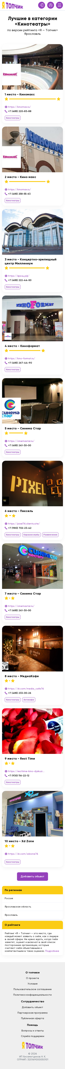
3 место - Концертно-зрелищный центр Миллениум (31, 261)
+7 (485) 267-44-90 (20, 362)
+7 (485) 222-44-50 (19, 280)
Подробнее (52, 951)
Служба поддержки (32, 1036)
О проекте (32, 978)
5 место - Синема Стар (23, 428)
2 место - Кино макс (20, 177)
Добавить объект (32, 876)
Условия (32, 983)
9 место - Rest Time (20, 758)
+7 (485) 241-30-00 (19, 445)
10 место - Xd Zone (19, 841)
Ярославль (11, 915)
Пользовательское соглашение (33, 989)
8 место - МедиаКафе (22, 676)
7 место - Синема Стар (23, 593)
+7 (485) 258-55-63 (19, 193)
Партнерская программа (32, 1012)
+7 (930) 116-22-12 (18, 775)
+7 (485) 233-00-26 (19, 693)
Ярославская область (18, 906)
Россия (9, 898)
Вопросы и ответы (32, 1030)
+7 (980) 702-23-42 (19, 528)
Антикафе (29, 699)
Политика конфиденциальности (32, 994)
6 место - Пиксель (19, 511)
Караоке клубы (31, 534)
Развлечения (50, 534)
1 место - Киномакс (20, 94)
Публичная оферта (32, 1018)
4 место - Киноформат (22, 346)
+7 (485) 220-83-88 (19, 111)
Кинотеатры (12, 118)
